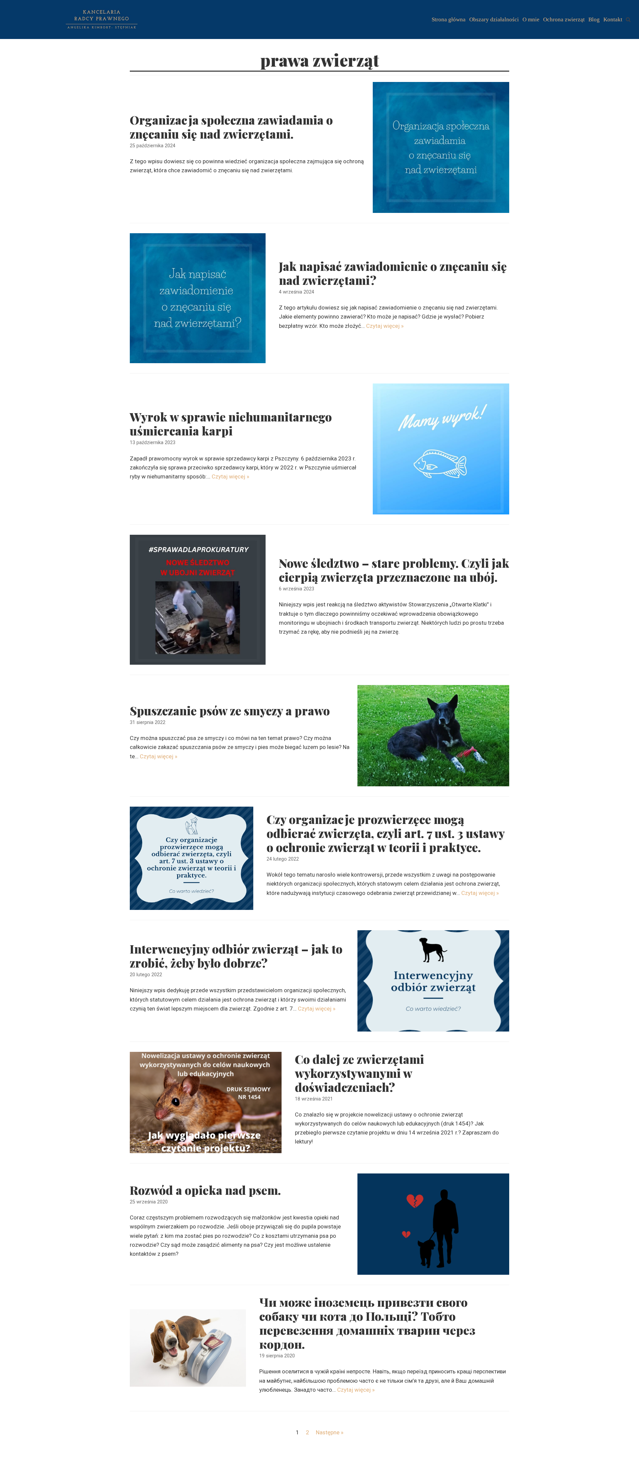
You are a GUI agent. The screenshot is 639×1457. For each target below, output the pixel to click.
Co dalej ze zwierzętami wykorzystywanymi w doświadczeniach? (359, 1073)
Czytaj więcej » (385, 326)
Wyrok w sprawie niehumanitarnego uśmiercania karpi (231, 423)
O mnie (531, 19)
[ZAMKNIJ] (628, 19)
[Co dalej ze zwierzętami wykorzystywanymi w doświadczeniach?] (206, 1102)
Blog (594, 19)
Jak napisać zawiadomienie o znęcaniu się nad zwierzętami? (393, 273)
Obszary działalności (494, 19)
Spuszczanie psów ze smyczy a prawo (230, 710)
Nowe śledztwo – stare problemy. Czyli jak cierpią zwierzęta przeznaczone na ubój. (394, 570)
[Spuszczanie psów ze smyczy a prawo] (433, 735)
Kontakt (612, 19)
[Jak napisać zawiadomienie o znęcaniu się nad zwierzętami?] (198, 298)
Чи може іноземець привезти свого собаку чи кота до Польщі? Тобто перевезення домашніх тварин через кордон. (367, 1323)
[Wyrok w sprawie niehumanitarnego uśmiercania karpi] (441, 448)
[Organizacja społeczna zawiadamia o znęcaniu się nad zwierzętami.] (441, 147)
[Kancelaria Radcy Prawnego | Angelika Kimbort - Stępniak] (101, 19)
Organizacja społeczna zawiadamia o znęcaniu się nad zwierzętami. (231, 127)
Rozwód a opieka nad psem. (205, 1190)
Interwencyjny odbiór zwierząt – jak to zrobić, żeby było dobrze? (236, 956)
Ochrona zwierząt (564, 19)
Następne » (329, 1432)
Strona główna (449, 19)
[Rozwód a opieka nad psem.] (433, 1224)
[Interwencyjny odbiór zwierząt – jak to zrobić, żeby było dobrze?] (433, 981)
